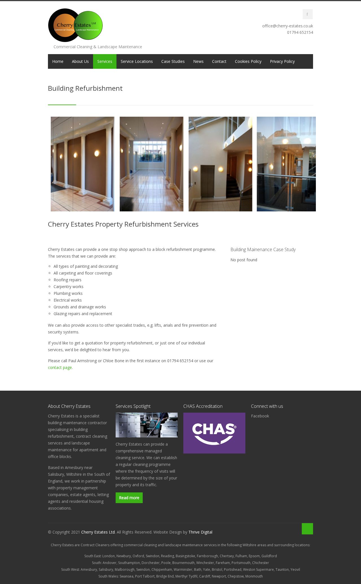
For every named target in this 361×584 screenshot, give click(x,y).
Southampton (129, 562)
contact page (60, 367)
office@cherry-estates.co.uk (287, 25)
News (198, 61)
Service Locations (137, 61)
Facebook (260, 416)
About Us (80, 61)
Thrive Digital (200, 532)
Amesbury (89, 569)
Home (57, 61)
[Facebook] (308, 14)
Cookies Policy (248, 61)
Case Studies (173, 61)
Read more (129, 497)
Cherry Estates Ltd (98, 532)
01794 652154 (300, 32)
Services (104, 61)
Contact (219, 61)
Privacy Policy (282, 61)
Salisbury (106, 569)
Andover (109, 562)
